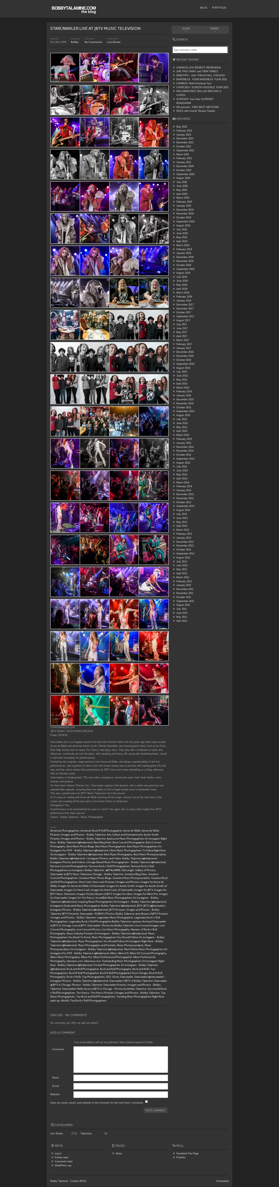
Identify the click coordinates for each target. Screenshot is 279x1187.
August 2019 (183, 225)
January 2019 (183, 253)
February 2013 (184, 533)
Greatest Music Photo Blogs (95, 878)
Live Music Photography (116, 929)
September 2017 (185, 316)
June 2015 (182, 423)
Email (54, 1087)
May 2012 (181, 569)
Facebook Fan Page (187, 1153)
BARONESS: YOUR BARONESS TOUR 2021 (201, 79)
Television (86, 1133)
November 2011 (184, 593)
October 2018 (183, 265)
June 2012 (182, 565)
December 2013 (185, 494)
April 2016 (181, 383)
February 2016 (184, 391)
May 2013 (181, 522)
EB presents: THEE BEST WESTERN (197, 107)
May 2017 (181, 332)
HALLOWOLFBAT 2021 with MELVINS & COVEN (198, 93)
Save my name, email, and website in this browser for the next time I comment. (96, 1102)
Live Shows (114, 42)
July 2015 (181, 419)
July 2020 (181, 182)
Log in (58, 1153)
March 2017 (182, 340)
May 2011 (181, 616)
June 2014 (182, 470)
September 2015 (185, 411)
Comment (57, 1050)
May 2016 (181, 379)
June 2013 (182, 518)
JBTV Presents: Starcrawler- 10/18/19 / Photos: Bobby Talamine (98, 913)
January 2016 (183, 395)
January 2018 (183, 300)
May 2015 (181, 427)
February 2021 (184, 158)
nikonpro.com (75, 961)
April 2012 (181, 573)
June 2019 (182, 233)
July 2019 (181, 229)
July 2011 (181, 608)
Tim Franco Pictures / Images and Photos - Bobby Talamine (125, 992)
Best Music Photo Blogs (80, 846)
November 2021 (185, 142)
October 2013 (183, 502)
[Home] (73, 11)
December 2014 (185, 447)
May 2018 (181, 284)
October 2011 (183, 597)
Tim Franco (82, 992)
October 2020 (183, 170)
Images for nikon (123, 894)
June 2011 (182, 612)
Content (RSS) (78, 1181)
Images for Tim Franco (81, 897)
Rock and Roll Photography (115, 969)
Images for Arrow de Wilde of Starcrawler (81, 886)
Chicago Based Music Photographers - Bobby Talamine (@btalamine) (126, 862)
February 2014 (184, 486)
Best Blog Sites (102, 842)
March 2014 (182, 482)
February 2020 (184, 201)
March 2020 (182, 197)
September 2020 (185, 174)
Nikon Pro (86, 957)
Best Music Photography (118, 854)
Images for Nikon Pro (146, 894)
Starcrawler (126, 976)
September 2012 (185, 553)
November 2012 (185, 545)
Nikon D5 (123, 953)
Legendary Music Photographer (115, 917)
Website (55, 1094)
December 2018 (185, 257)
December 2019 (185, 209)
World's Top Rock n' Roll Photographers (83, 1000)
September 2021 (185, 150)
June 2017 (182, 328)
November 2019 (185, 213)
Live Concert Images (147, 925)
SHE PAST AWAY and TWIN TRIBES (197, 71)
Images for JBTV (144, 890)
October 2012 (183, 549)
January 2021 (183, 162)
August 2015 (183, 415)
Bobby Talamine (59, 1181)
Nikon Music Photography (65, 957)
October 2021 (183, 146)
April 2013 (181, 525)
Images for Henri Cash (77, 890)
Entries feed (61, 1157)
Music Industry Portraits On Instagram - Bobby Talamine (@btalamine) (107, 933)
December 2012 (185, 541)
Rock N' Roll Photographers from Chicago (124, 973)
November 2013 (185, 498)
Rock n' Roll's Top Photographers (86, 976)
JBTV (139, 905)
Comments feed (63, 1161)
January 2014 (183, 490)
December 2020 (185, 166)
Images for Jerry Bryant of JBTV (94, 894)
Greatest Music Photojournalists (131, 878)
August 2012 (183, 557)
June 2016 (182, 375)
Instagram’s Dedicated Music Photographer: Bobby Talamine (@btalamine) (93, 905)
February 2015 (184, 439)
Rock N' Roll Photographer (84, 973)
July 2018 (181, 276)
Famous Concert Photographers (69, 866)
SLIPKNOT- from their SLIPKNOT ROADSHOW (195, 101)
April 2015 (181, 431)
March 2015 (182, 435)
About (119, 1153)
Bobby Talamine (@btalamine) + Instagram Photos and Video (85, 858)
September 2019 (185, 221)
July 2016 (181, 371)
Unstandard (222, 1181)
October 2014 (183, 454)
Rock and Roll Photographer (83, 969)
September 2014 (185, 458)
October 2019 (183, 217)
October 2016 (183, 359)
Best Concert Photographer (129, 842)
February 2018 (184, 296)
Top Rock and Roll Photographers (95, 996)
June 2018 (182, 280)
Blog (203, 7)
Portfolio (219, 7)
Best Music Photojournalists (150, 854)
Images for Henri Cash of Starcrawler (112, 890)
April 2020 (181, 194)
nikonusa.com (92, 961)
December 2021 (185, 138)
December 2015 (185, 399)
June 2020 (182, 186)
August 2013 (183, 510)
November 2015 (185, 403)
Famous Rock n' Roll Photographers (109, 866)
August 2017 (183, 320)
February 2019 (184, 249)
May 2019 (181, 237)
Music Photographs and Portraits (97, 945)
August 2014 (183, 462)
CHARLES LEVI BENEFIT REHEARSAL (198, 67)
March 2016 (182, 387)
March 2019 (182, 245)
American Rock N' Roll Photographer (101, 830)
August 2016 (183, 367)
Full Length (128, 870)
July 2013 (181, 514)
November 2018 (185, 261)
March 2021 (182, 154)
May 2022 (181, 126)
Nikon (113, 953)
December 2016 (185, 351)
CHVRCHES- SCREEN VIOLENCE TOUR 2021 (202, 87)
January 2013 (183, 537)
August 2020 (183, 178)
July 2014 (181, 466)
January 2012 (183, 585)
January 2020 (183, 205)
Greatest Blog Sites (136, 874)
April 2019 (181, 241)
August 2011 (183, 604)
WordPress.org (63, 1165)
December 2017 (185, 304)
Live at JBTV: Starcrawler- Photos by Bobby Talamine (103, 925)
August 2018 (183, 272)
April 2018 (181, 288)
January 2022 (183, 134)
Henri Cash (85, 882)
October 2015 (183, 407)
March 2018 (182, 292)
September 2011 (185, 601)
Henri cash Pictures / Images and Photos (115, 882)
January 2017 (183, 348)
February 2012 (184, 581)
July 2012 (181, 561)
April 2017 (181, 336)
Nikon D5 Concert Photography (148, 953)
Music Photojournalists (130, 945)
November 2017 (185, 308)
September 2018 (185, 269)
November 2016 (185, 355)
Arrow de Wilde (132, 830)
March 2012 (182, 577)
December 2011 (184, 589)
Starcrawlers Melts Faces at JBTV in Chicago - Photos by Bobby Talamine (104, 988)
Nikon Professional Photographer (112, 957)
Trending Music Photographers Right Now (140, 996)
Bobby (75, 42)
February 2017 (184, 344)
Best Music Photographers (110, 846)
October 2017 (183, 312)
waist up (55, 1000)
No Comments (93, 42)
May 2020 (181, 190)
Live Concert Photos (89, 929)
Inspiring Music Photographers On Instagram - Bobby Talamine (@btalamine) (122, 901)
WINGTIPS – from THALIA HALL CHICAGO (200, 75)
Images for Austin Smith (120, 886)
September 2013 (185, 506)
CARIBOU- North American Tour (193, 83)
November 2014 (185, 450)
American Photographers (64, 830)
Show (115, 976)
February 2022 (184, 130)
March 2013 (182, 529)
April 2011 (181, 620)
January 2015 (183, 443)
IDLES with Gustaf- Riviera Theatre (195, 110)
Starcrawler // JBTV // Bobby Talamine (131, 980)
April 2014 (181, 478)
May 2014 (181, 474)
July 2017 (181, 324)
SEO (108, 976)
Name (54, 1078)
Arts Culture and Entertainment (125, 834)
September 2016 (185, 363)
